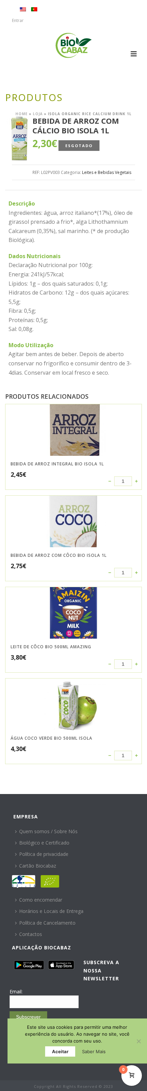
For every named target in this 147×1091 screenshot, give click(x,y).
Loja (38, 113)
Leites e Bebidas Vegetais (106, 172)
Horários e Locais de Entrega (51, 911)
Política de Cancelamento (47, 922)
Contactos (30, 934)
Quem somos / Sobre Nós (48, 831)
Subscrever (28, 1017)
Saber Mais (94, 1051)
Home (21, 113)
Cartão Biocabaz (37, 865)
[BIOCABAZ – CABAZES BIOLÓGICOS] (74, 45)
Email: (16, 991)
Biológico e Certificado (44, 842)
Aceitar (60, 1051)
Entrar (18, 20)
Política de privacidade (43, 854)
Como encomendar (40, 899)
